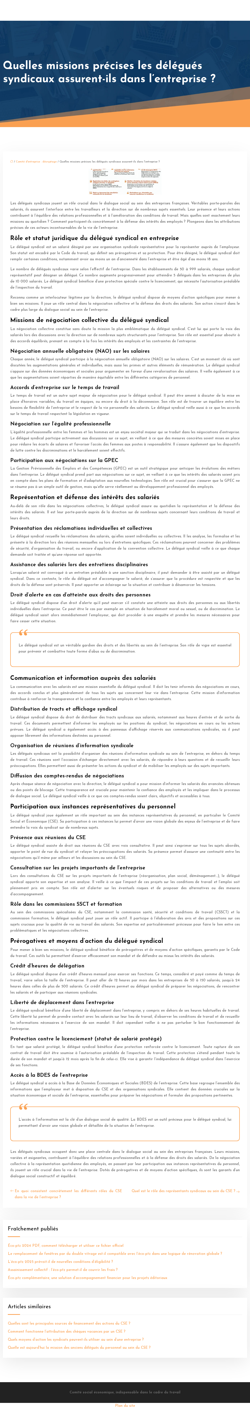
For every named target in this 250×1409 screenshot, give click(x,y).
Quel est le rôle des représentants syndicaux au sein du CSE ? (183, 1191)
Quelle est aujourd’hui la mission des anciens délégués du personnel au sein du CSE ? (79, 1348)
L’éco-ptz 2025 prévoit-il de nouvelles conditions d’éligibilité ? (60, 1262)
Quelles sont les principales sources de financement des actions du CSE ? (69, 1324)
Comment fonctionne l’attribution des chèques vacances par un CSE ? (66, 1332)
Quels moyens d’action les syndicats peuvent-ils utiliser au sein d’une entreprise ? (76, 1340)
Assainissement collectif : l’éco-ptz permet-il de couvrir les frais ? (63, 1270)
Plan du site (125, 1406)
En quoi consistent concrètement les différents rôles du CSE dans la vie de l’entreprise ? (68, 1194)
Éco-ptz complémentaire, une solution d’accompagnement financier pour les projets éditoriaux (87, 1278)
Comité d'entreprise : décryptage (36, 162)
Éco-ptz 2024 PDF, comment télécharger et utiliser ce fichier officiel (66, 1246)
